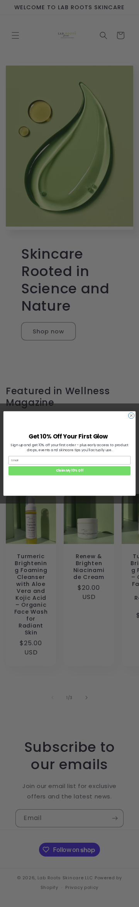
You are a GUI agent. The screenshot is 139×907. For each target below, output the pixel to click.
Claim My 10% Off (69, 471)
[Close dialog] (131, 415)
